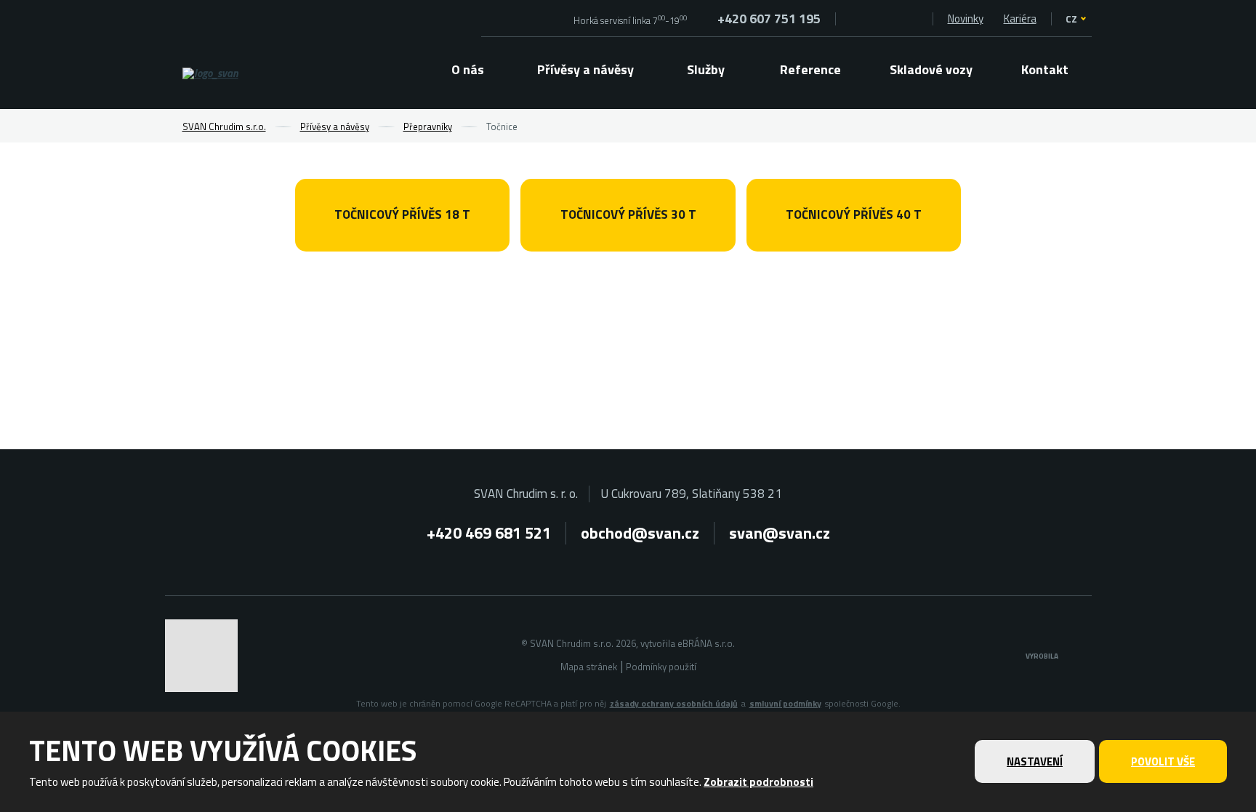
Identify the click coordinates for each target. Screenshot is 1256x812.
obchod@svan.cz (640, 532)
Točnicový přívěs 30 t (628, 214)
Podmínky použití (661, 666)
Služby (706, 69)
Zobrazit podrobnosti (758, 781)
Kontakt (1044, 69)
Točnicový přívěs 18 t (402, 214)
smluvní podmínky (785, 704)
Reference (810, 69)
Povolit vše (1163, 761)
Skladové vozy (931, 69)
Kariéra (1020, 18)
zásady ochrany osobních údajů (674, 704)
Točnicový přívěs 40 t (854, 214)
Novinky (965, 18)
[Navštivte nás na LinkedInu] (913, 18)
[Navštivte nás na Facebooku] (855, 18)
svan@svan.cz (779, 532)
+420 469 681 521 (489, 532)
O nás (467, 69)
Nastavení (1035, 761)
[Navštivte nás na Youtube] (884, 18)
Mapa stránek (588, 666)
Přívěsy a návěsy (585, 69)
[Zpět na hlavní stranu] (249, 73)
